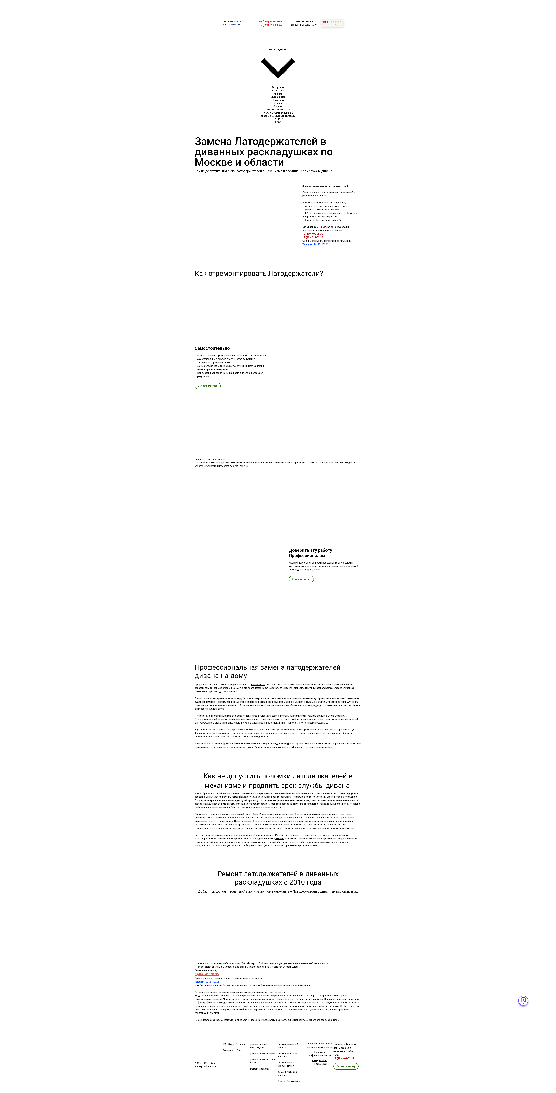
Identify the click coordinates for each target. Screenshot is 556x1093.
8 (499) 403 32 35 (207, 974)
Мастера (226, 966)
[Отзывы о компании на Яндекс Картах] (332, 23)
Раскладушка (258, 684)
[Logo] (201, 23)
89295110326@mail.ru (304, 21)
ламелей (250, 719)
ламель (244, 466)
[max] (353, 34)
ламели (279, 838)
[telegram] (353, 12)
